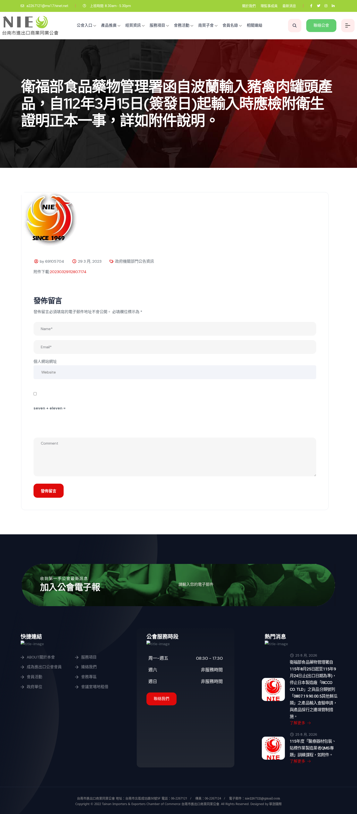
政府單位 (34, 686)
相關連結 (254, 25)
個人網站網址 (45, 361)
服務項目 (157, 25)
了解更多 (298, 723)
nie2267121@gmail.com (262, 798)
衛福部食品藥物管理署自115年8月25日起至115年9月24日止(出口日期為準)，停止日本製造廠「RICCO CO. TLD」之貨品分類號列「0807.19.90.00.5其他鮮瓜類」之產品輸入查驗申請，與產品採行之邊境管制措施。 (314, 689)
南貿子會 (206, 25)
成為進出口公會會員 (44, 666)
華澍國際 (275, 804)
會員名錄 (230, 25)
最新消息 (289, 6)
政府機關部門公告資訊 (134, 261)
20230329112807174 (68, 271)
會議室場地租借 (94, 686)
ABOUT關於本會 (41, 657)
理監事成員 (269, 6)
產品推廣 (109, 25)
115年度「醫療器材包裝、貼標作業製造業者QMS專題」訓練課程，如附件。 (313, 748)
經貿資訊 (133, 25)
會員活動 (34, 676)
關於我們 (249, 6)
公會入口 (84, 25)
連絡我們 (89, 666)
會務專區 (89, 676)
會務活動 (181, 25)
